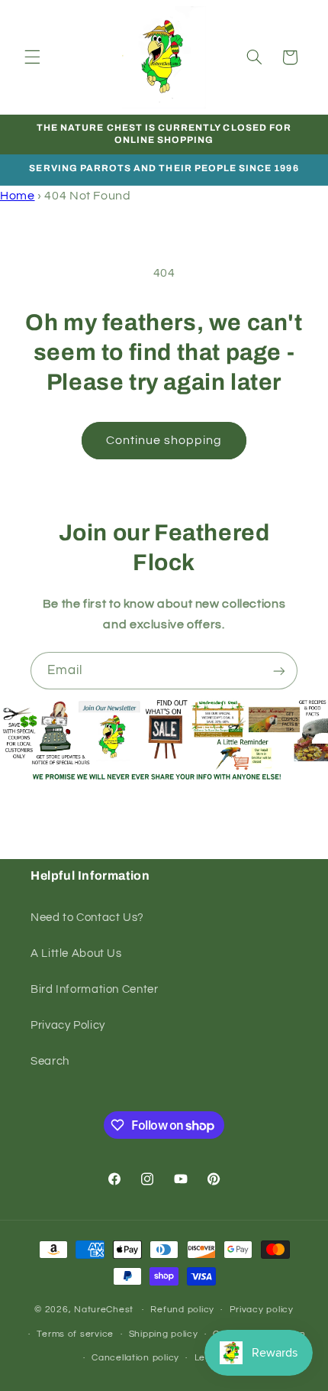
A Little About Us (76, 953)
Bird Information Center (95, 989)
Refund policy (182, 1309)
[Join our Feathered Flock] (279, 670)
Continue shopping (164, 440)
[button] (32, 57)
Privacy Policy (68, 1025)
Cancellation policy (135, 1358)
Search (50, 1061)
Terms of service (75, 1334)
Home (17, 196)
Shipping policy (163, 1334)
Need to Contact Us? (87, 917)
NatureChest (103, 1309)
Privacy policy (262, 1309)
